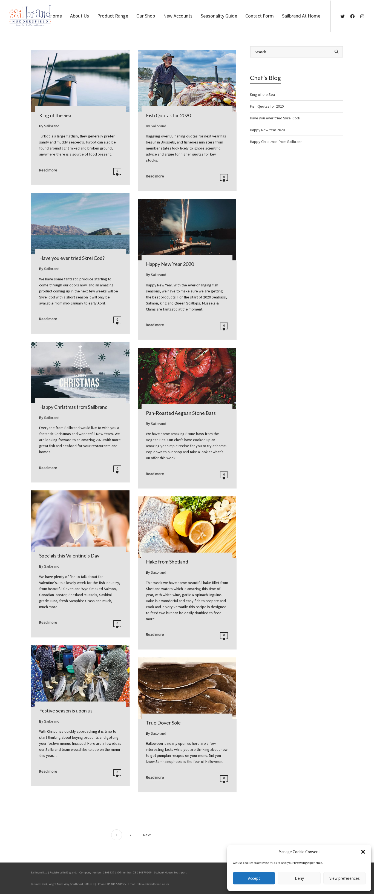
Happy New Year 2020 (267, 129)
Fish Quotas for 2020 (267, 106)
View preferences (344, 878)
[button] (363, 852)
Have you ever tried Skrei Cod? (275, 118)
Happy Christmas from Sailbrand (276, 141)
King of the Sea (262, 94)
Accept (254, 878)
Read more (48, 170)
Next (147, 834)
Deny (299, 878)
